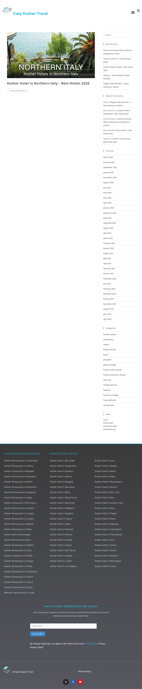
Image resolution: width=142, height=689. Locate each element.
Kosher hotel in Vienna (105, 550)
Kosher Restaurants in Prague (18, 561)
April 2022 (107, 233)
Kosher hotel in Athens (61, 476)
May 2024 (107, 197)
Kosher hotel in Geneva (61, 534)
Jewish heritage (109, 365)
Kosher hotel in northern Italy (109, 503)
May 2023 (107, 218)
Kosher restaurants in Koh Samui (20, 503)
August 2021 (108, 253)
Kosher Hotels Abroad (112, 370)
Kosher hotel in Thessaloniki (108, 534)
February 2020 (109, 289)
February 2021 (109, 268)
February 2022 (109, 243)
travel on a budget (110, 395)
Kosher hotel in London (61, 561)
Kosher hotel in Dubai (60, 524)
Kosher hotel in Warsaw (106, 555)
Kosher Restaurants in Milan (18, 529)
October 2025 (108, 162)
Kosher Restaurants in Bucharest (20, 487)
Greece (106, 344)
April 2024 (107, 203)
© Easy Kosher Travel (22, 672)
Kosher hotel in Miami (105, 471)
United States (108, 405)
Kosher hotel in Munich (106, 487)
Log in (105, 419)
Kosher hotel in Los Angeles (63, 566)
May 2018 (107, 314)
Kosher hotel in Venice (105, 545)
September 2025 (110, 167)
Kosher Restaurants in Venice (18, 577)
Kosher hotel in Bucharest (62, 503)
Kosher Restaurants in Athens (18, 466)
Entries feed (108, 423)
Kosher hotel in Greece (61, 545)
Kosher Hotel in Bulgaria (61, 513)
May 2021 (107, 258)
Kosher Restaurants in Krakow (19, 508)
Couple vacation (110, 334)
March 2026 (108, 157)
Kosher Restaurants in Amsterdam (21, 460)
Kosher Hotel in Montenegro (108, 482)
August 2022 (108, 228)
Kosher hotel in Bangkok (61, 482)
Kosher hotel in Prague (106, 513)
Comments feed (109, 426)
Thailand (106, 390)
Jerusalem (107, 359)
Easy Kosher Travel (30, 13)
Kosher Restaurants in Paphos (19, 545)
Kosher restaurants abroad (114, 375)
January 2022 (108, 248)
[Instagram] (66, 682)
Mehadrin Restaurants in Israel (19, 592)
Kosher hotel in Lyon (104, 460)
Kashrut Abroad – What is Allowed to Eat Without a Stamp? (118, 122)
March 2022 (108, 238)
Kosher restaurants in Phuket (18, 555)
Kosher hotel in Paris (105, 508)
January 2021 (108, 273)
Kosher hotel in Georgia (61, 540)
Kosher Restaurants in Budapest (20, 492)
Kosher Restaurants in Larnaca (19, 513)
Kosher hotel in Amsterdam (63, 466)
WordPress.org (109, 429)
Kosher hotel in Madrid (106, 466)
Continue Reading (19, 90)
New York (107, 380)
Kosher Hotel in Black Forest (64, 497)
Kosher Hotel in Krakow (61, 555)
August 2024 (108, 182)
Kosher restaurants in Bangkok (19, 471)
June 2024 (107, 192)
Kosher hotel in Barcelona (62, 487)
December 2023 (109, 213)
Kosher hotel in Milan (105, 476)
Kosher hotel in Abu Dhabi (62, 460)
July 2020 (107, 283)
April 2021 (107, 263)
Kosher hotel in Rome (105, 519)
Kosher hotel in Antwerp (61, 471)
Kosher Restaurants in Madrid (18, 524)
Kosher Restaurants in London (19, 519)
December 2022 (109, 223)
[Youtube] (80, 682)
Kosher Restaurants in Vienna (18, 582)
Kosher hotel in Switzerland (108, 529)
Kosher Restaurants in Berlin (18, 482)
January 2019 (108, 299)
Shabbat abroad (110, 385)
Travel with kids (109, 400)
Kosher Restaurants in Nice (17, 540)
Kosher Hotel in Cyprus (61, 519)
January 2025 (108, 172)
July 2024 (107, 187)
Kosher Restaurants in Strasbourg (20, 571)
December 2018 (109, 304)
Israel (105, 354)
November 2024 (109, 177)
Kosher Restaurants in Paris (17, 550)
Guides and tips (109, 349)
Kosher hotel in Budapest (62, 508)
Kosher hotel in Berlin (60, 492)
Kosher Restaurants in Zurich (18, 587)
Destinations (108, 339)
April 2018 (107, 319)
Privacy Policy (90, 643)
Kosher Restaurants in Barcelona (20, 476)
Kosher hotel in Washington (108, 561)
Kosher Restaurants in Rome (18, 566)
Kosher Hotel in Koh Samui (63, 550)
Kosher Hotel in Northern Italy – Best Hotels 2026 (48, 83)
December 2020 (109, 278)
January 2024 (108, 208)
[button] (133, 12)
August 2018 (108, 309)
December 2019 (109, 294)
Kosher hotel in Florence (61, 529)
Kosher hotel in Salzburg (106, 524)
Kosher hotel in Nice (104, 497)
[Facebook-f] (73, 682)
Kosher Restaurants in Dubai (18, 497)
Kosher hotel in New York (107, 492)
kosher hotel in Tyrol (104, 540)
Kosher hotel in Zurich (105, 566)
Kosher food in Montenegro (17, 534)
